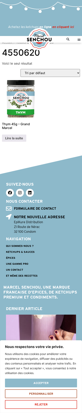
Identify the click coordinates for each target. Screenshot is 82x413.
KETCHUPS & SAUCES (20, 251)
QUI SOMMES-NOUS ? (20, 245)
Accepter (41, 383)
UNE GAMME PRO (17, 263)
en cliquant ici (63, 27)
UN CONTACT (14, 269)
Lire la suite (14, 138)
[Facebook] (10, 193)
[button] (68, 39)
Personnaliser (41, 393)
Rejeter (41, 404)
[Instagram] (20, 193)
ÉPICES (10, 257)
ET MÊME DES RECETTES (22, 275)
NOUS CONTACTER (24, 201)
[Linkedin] (30, 193)
